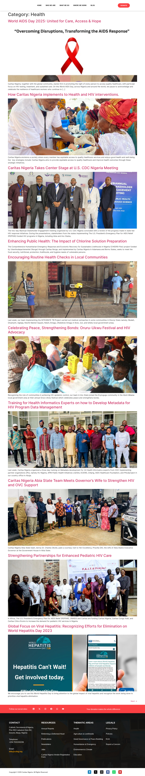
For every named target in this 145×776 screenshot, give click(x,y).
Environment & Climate (83, 749)
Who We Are (51, 5)
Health (76, 729)
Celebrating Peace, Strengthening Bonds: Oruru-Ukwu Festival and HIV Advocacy (69, 330)
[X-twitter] (39, 709)
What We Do (64, 5)
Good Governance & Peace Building (88, 739)
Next (134, 701)
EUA (108, 739)
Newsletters (46, 744)
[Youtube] (63, 709)
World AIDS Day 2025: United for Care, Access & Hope (54, 21)
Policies (109, 734)
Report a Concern (113, 744)
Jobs (43, 749)
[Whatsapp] (57, 709)
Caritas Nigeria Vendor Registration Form (55, 756)
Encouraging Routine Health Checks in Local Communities (58, 257)
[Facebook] (51, 709)
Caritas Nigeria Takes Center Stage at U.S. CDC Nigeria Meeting (63, 168)
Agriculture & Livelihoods (84, 734)
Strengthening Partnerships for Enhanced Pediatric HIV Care (60, 555)
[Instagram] (45, 709)
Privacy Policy (111, 729)
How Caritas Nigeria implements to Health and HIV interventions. (63, 94)
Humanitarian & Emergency (85, 744)
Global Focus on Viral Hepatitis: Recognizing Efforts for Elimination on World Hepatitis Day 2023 (67, 628)
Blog (93, 5)
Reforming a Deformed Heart (52, 734)
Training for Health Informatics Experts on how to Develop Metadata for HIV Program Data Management (69, 405)
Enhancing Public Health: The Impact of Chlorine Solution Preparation (67, 241)
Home (39, 5)
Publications (46, 739)
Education (78, 755)
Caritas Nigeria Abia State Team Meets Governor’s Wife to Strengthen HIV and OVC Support (71, 482)
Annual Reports (47, 729)
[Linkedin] (33, 709)
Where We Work (80, 5)
